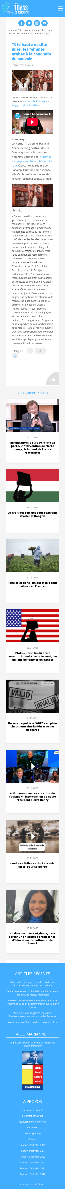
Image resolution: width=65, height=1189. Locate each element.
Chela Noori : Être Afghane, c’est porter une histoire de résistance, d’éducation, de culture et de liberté (32, 938)
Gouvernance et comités (32, 1121)
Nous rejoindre (32, 1133)
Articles (12, 29)
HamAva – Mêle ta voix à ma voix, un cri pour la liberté (33, 864)
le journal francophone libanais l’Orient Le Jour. (32, 161)
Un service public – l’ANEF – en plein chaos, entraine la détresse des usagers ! (32, 726)
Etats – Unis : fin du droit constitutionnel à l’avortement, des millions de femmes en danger (33, 656)
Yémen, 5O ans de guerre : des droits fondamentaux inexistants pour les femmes (32, 1014)
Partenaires (32, 1127)
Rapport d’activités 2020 (33, 1174)
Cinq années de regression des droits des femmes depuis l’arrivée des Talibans (32, 984)
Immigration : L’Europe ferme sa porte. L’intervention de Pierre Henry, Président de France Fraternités (32, 447)
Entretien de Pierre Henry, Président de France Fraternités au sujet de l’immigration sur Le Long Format (32, 1004)
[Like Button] (52, 378)
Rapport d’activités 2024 (33, 1150)
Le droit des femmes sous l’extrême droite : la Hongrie (33, 514)
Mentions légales (28, 1184)
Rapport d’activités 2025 (33, 1145)
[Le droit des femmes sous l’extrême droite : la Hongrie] (32, 485)
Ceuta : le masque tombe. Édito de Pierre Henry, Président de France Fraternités (32, 993)
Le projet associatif (32, 1115)
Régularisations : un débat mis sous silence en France (32, 584)
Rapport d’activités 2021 (33, 1168)
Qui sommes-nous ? (32, 1110)
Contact (32, 1139)
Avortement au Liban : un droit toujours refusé (33, 1022)
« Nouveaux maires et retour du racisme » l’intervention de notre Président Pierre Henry (32, 796)
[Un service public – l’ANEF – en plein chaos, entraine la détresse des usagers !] (32, 696)
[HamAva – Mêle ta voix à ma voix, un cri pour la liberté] (32, 836)
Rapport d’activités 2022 (33, 1162)
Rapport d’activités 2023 (33, 1156)
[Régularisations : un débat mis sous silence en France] (32, 555)
